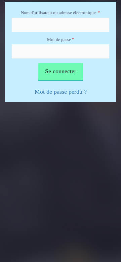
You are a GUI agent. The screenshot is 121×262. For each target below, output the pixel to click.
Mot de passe (60, 39)
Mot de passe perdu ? (61, 91)
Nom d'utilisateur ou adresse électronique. (60, 12)
